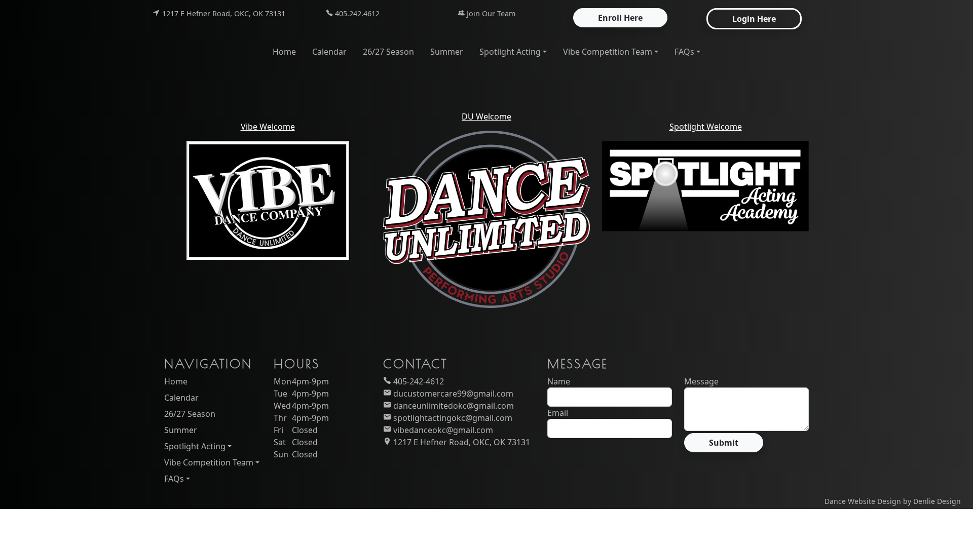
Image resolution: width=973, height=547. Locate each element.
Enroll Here (620, 17)
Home (284, 51)
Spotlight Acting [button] (510, 51)
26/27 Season (388, 51)
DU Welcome (486, 116)
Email (557, 412)
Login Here (754, 18)
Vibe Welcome (268, 126)
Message (701, 381)
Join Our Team (491, 13)
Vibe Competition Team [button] (607, 51)
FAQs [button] (684, 51)
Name (558, 381)
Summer (446, 51)
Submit (723, 442)
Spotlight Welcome (705, 126)
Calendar (329, 51)
